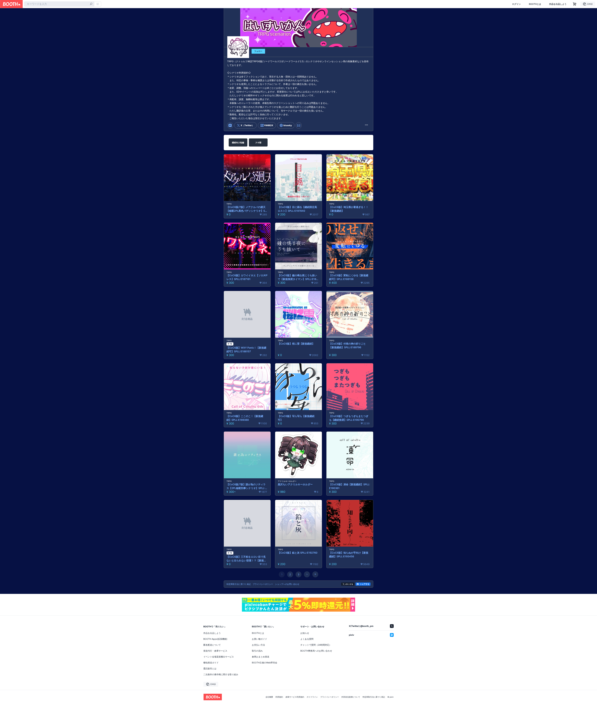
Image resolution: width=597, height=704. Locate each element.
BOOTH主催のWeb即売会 (264, 662)
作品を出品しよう (558, 4)
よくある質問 (306, 639)
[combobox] (59, 4)
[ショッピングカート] (575, 4)
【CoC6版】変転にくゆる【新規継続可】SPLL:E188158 (348, 277)
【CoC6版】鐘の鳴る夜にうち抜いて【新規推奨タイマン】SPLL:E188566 (298, 277)
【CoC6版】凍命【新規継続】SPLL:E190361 (349, 486)
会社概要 (269, 697)
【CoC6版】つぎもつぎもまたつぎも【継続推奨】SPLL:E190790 (348, 418)
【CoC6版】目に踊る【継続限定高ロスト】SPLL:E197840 (297, 208)
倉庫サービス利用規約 (294, 697)
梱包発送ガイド (211, 662)
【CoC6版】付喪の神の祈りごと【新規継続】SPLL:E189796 (347, 345)
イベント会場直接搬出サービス (218, 656)
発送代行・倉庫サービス (215, 650)
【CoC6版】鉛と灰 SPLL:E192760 (297, 552)
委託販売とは (209, 668)
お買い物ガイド (259, 639)
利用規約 (279, 697)
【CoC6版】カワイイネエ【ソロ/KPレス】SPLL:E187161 (247, 277)
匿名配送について (212, 644)
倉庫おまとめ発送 (260, 656)
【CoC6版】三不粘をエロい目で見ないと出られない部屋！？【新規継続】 (246, 558)
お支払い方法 (258, 644)
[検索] (91, 4)
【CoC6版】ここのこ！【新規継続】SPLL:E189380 (245, 418)
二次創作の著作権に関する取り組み (220, 674)
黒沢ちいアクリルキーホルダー (295, 484)
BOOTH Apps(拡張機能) (215, 639)
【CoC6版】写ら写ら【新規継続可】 (296, 418)
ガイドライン (312, 697)
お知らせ (304, 633)
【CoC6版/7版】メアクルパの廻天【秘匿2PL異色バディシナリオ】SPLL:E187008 (247, 209)
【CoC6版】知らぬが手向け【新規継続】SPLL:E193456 (348, 554)
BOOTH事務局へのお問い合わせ (316, 650)
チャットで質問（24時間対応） (315, 644)
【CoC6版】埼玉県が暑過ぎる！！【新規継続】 (348, 208)
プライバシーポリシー (329, 697)
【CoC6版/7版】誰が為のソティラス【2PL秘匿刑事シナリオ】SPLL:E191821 (247, 486)
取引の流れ (257, 650)
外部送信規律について (350, 697)
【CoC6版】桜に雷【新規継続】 (296, 343)
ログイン (516, 4)
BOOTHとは (535, 4)
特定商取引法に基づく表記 (374, 697)
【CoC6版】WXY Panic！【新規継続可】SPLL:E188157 (246, 349)
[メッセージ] (299, 125)
